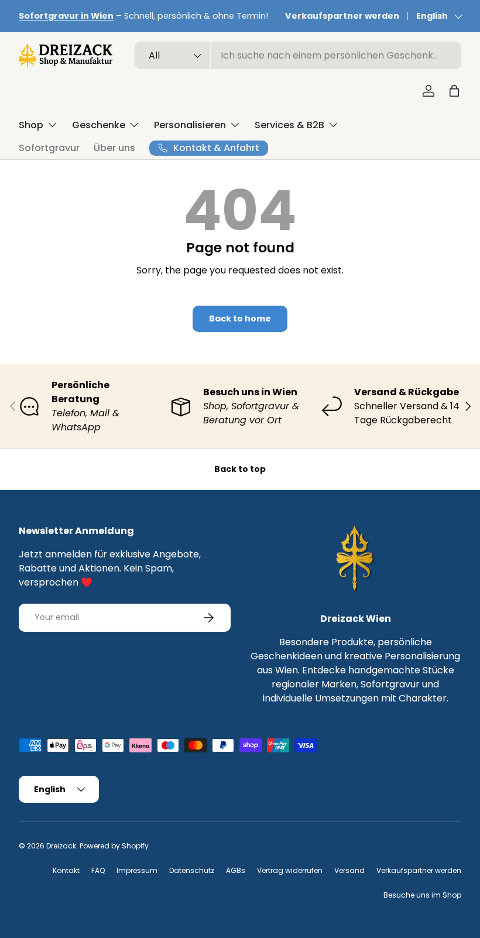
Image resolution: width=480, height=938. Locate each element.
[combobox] (298, 55)
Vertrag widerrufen (290, 870)
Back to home (240, 318)
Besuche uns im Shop (422, 895)
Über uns (114, 148)
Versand (349, 870)
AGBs (235, 870)
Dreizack (61, 846)
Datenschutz (191, 870)
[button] (454, 91)
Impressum (136, 870)
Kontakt (66, 870)
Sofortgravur (49, 148)
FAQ (98, 870)
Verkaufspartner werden (342, 16)
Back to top (240, 469)
